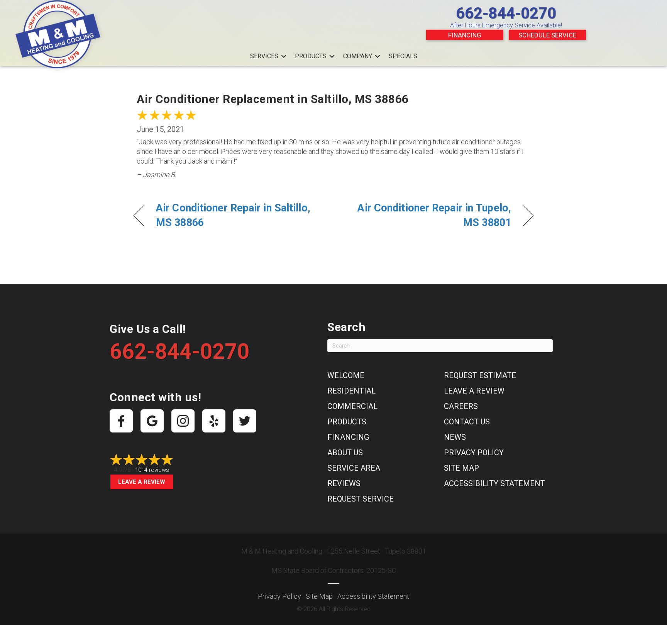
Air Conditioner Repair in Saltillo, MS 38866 (233, 215)
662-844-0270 (506, 13)
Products (311, 56)
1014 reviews (152, 469)
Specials (403, 56)
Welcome (345, 375)
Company (357, 56)
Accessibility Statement (494, 483)
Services (264, 56)
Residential (351, 390)
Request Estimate (480, 375)
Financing (464, 35)
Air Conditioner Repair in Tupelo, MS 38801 (428, 215)
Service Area (353, 468)
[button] (283, 56)
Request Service (360, 498)
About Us (345, 452)
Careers (461, 406)
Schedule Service (547, 35)
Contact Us (467, 421)
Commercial (352, 406)
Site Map (461, 468)
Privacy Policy (474, 452)
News (455, 437)
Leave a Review (141, 481)
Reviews (344, 483)
